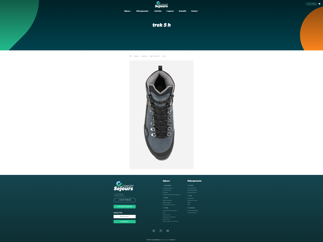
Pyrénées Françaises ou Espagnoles (171, 194)
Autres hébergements (192, 210)
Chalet (189, 202)
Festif (164, 212)
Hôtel (188, 204)
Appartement (190, 198)
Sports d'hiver (166, 219)
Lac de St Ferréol (167, 190)
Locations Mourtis (191, 192)
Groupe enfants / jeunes (169, 204)
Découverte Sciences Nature (170, 210)
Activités (157, 11)
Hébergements (142, 11)
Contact (194, 11)
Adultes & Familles (167, 200)
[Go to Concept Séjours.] (130, 56)
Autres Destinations (168, 188)
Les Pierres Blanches (192, 190)
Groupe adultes (167, 202)
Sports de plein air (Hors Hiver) (170, 221)
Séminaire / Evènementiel (169, 217)
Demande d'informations (125, 206)
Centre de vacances (192, 200)
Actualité (182, 11)
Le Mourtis (165, 192)
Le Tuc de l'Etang (191, 188)
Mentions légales (165, 239)
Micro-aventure (167, 215)
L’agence (170, 11)
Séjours (127, 11)
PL (175, 239)
